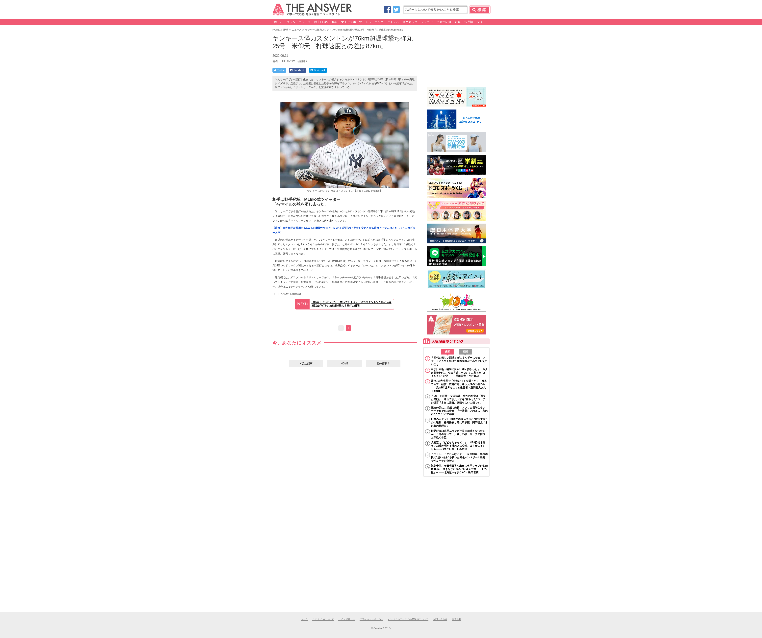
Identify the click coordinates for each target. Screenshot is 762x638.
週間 (447, 351)
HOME (276, 29)
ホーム (278, 22)
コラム (290, 22)
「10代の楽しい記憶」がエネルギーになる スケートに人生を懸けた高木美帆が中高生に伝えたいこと (459, 361)
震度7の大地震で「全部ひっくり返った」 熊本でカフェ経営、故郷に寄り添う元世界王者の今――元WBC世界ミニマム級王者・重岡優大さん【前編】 (459, 385)
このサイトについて (323, 619)
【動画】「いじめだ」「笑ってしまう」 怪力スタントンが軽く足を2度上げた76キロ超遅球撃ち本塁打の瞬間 (352, 304)
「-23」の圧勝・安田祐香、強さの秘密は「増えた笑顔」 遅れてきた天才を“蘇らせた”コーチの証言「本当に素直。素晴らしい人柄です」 (458, 399)
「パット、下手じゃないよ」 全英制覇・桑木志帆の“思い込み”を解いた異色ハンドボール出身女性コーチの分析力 (459, 457)
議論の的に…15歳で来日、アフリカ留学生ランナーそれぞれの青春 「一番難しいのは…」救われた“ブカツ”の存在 (459, 411)
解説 (335, 22)
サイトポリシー (346, 619)
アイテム (393, 22)
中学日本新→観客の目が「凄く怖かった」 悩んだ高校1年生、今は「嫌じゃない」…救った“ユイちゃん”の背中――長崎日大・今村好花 (459, 373)
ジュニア (427, 22)
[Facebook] (387, 9)
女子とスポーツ (351, 22)
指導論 (468, 22)
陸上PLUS (321, 22)
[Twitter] (396, 9)
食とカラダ (409, 22)
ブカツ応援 (443, 22)
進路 (458, 22)
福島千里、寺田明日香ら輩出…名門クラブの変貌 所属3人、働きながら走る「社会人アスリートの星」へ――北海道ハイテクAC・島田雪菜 (459, 469)
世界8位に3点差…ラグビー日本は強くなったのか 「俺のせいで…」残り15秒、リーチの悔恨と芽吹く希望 (458, 434)
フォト (481, 22)
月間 (465, 351)
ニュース (305, 22)
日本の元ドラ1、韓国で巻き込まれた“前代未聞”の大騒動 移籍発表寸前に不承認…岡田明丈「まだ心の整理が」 (459, 422)
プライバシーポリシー (371, 619)
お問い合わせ (440, 619)
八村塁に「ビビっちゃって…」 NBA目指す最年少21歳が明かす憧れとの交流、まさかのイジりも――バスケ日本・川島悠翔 (458, 446)
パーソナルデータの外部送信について (408, 619)
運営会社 (456, 619)
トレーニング (374, 22)
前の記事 (382, 363)
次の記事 (307, 363)
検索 (480, 9)
